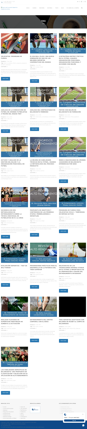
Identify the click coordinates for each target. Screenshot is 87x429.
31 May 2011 (38, 219)
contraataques (52, 116)
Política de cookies (24, 427)
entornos (9, 328)
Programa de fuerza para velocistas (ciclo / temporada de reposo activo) (72, 212)
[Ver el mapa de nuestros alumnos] (35, 409)
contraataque (45, 116)
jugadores (76, 116)
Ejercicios (38, 220)
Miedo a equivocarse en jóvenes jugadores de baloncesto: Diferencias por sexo (72, 162)
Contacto (42, 427)
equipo (37, 67)
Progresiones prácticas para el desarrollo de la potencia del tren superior (43, 267)
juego (8, 170)
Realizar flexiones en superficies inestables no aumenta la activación (12, 321)
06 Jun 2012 (9, 117)
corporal (41, 326)
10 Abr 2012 (38, 169)
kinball (41, 67)
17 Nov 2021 (9, 61)
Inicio (2, 427)
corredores (9, 63)
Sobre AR (22, 406)
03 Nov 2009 (67, 326)
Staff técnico (23, 410)
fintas (72, 116)
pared (42, 274)
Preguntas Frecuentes (8, 411)
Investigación (23, 416)
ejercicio (38, 274)
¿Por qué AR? (23, 408)
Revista (22, 415)
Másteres (5, 410)
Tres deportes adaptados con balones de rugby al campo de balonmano (71, 321)
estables (14, 328)
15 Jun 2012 (38, 65)
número (42, 170)
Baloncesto (38, 116)
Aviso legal (16, 427)
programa (19, 63)
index (8, 118)
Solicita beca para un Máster (9, 418)
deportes (78, 328)
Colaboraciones (6, 415)
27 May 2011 (9, 326)
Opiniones (22, 418)
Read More (5, 78)
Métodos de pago (7, 416)
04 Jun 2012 (38, 115)
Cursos (4, 406)
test (11, 118)
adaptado (64, 328)
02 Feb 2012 (9, 221)
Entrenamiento (10, 222)
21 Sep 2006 (9, 378)
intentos (38, 170)
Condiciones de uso (34, 427)
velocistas (8, 64)
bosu (37, 326)
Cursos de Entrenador (8, 408)
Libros (21, 413)
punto (8, 272)
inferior (14, 63)
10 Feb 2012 (67, 167)
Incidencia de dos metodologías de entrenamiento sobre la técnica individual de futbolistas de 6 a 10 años (12, 214)
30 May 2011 (67, 276)
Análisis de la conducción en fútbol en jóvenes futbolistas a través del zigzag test (14, 112)
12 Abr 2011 (38, 324)
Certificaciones (6, 413)
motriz (70, 69)
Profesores (23, 411)
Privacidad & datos (8, 427)
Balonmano (73, 328)
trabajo (42, 220)
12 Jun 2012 (67, 67)
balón (5, 63)
